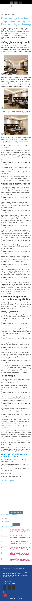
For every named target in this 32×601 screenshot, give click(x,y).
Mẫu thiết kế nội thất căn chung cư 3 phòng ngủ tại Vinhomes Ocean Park (20, 554)
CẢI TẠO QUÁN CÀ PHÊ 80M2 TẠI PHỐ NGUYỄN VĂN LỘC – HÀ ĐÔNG (20, 543)
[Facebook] (11, 2)
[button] (4, 8)
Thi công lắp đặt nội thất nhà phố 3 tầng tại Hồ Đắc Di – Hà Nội (20, 548)
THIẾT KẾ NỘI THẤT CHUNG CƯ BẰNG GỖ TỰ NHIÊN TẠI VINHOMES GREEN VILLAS (20, 531)
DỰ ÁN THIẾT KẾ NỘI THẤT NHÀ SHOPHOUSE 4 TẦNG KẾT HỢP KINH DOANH (20, 537)
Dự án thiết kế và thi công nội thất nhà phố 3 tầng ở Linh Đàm (20, 560)
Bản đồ (11, 461)
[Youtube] (16, 2)
